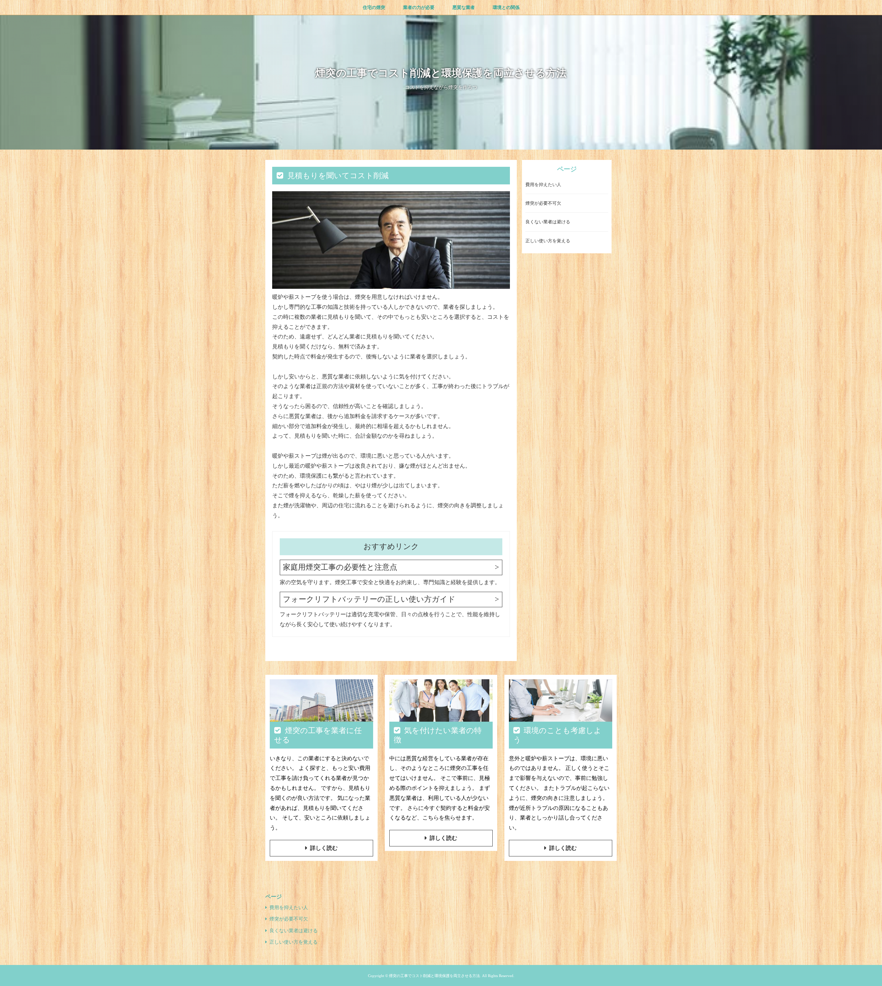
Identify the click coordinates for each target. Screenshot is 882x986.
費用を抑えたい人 (543, 184)
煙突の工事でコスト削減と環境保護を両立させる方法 (441, 73)
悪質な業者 (463, 7)
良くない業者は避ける (547, 222)
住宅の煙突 (374, 7)
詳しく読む (324, 848)
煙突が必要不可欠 (543, 203)
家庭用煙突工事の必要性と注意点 (340, 567)
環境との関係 (506, 7)
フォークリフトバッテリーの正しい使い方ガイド (369, 599)
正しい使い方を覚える (547, 240)
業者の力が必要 (418, 7)
